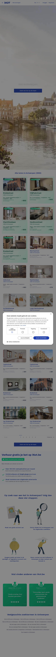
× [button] (50, 313)
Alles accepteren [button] (41, 338)
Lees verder (23, 325)
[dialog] (28, 328)
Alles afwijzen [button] (25, 338)
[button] (13, 342)
